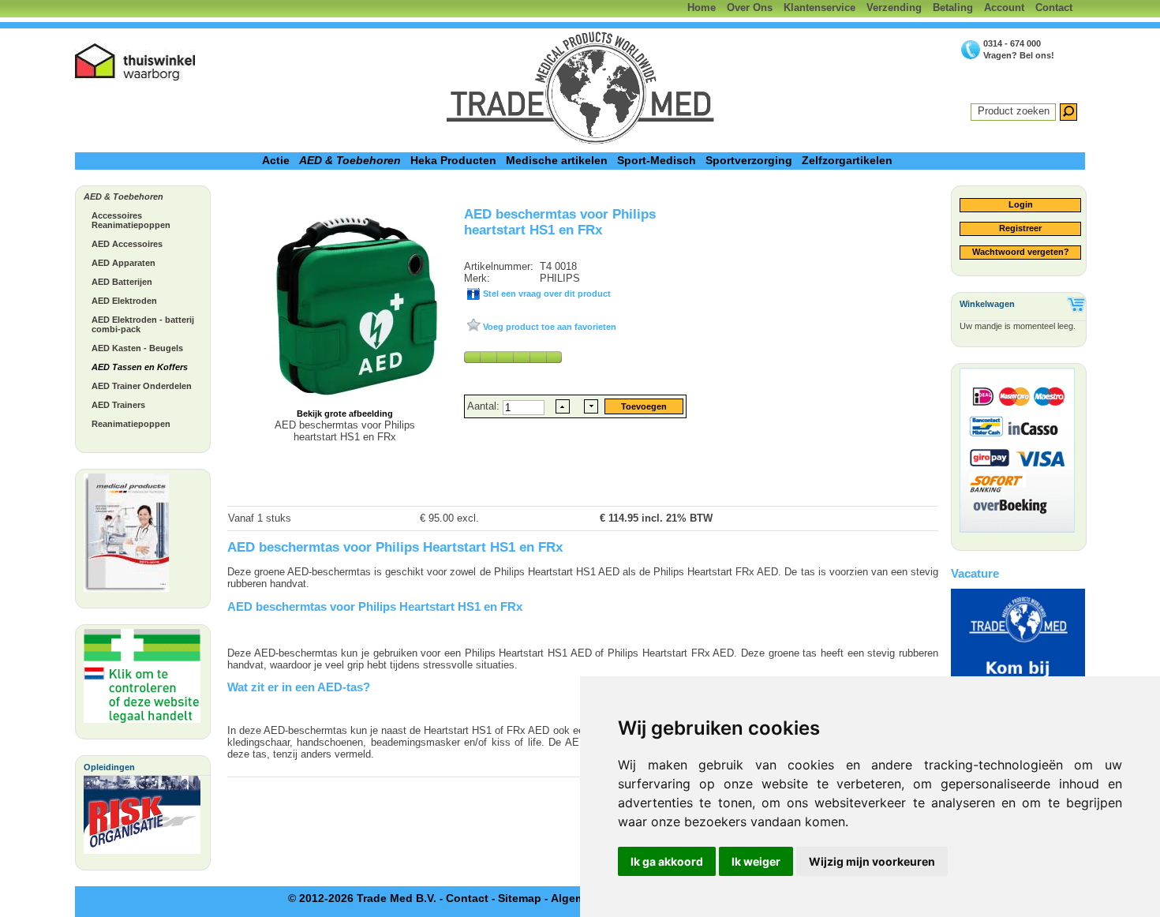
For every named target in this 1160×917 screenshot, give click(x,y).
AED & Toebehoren (350, 160)
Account (1004, 7)
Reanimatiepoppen (131, 424)
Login (1020, 204)
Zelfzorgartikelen (847, 160)
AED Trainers (118, 405)
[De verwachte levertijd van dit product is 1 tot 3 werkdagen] (513, 356)
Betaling (953, 7)
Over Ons (750, 7)
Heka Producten (453, 160)
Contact (1053, 7)
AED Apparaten (123, 263)
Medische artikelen (557, 160)
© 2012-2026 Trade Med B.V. (362, 898)
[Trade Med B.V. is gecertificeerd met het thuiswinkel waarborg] (135, 61)
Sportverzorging (748, 160)
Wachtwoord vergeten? (1020, 251)
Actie (276, 160)
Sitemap (519, 898)
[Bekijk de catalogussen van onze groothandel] (126, 536)
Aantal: (485, 406)
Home (701, 7)
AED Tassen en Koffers (140, 367)
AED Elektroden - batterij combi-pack (143, 324)
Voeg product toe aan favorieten (548, 326)
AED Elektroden (124, 300)
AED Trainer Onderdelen (142, 386)
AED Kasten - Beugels (137, 348)
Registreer (1020, 228)
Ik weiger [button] (756, 861)
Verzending (894, 7)
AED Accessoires (127, 244)
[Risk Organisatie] (142, 819)
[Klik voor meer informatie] (142, 680)
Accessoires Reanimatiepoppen (131, 220)
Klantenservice (819, 7)
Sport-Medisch (656, 160)
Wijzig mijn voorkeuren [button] (872, 861)
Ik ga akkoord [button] (667, 861)
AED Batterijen (122, 281)
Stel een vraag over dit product (546, 293)
